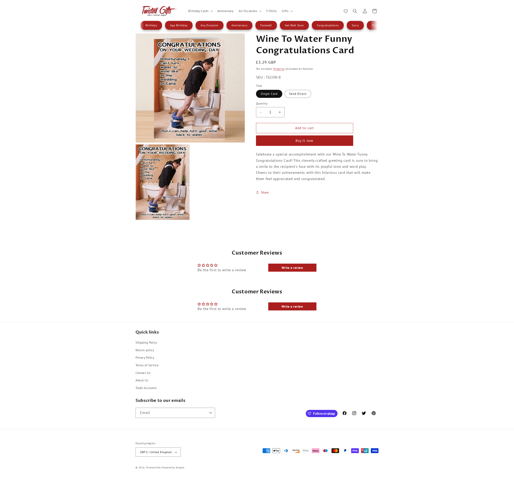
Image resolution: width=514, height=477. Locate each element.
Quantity (262, 103)
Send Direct (298, 94)
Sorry (355, 25)
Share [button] (265, 192)
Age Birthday (179, 25)
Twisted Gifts (153, 467)
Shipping (278, 69)
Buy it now (304, 140)
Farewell (266, 25)
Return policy (145, 350)
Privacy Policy (145, 357)
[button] (200, 11)
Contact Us (143, 373)
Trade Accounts (146, 388)
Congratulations (328, 25)
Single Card (269, 94)
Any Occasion (209, 25)
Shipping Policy (146, 342)
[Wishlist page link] (346, 11)
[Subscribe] (210, 413)
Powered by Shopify (173, 467)
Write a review (292, 268)
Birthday (151, 25)
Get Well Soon (294, 25)
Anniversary (239, 25)
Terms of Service (147, 365)
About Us (142, 380)
